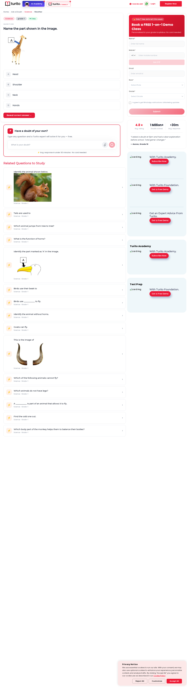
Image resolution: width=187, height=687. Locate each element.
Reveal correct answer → (19, 115)
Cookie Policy (159, 676)
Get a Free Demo (160, 189)
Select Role (136, 85)
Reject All (140, 681)
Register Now (171, 4)
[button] (61, 74)
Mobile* (132, 50)
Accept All (174, 681)
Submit (157, 111)
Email (131, 68)
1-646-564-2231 (137, 4)
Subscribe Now (159, 161)
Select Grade (137, 96)
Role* (131, 80)
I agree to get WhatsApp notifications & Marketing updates (155, 102)
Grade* (132, 91)
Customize (157, 681)
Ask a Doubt (16, 12)
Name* (132, 38)
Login (153, 4)
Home (6, 12)
